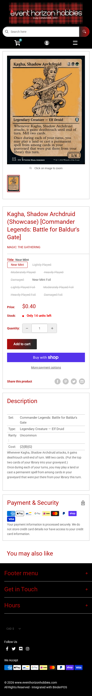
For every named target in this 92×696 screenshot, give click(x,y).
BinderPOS (60, 687)
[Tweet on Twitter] (74, 381)
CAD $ (10, 628)
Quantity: (13, 328)
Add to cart (21, 344)
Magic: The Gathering (23, 247)
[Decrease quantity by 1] (26, 328)
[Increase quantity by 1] (52, 328)
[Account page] (46, 43)
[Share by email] (82, 381)
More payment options (46, 367)
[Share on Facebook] (58, 381)
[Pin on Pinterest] (66, 381)
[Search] (84, 32)
